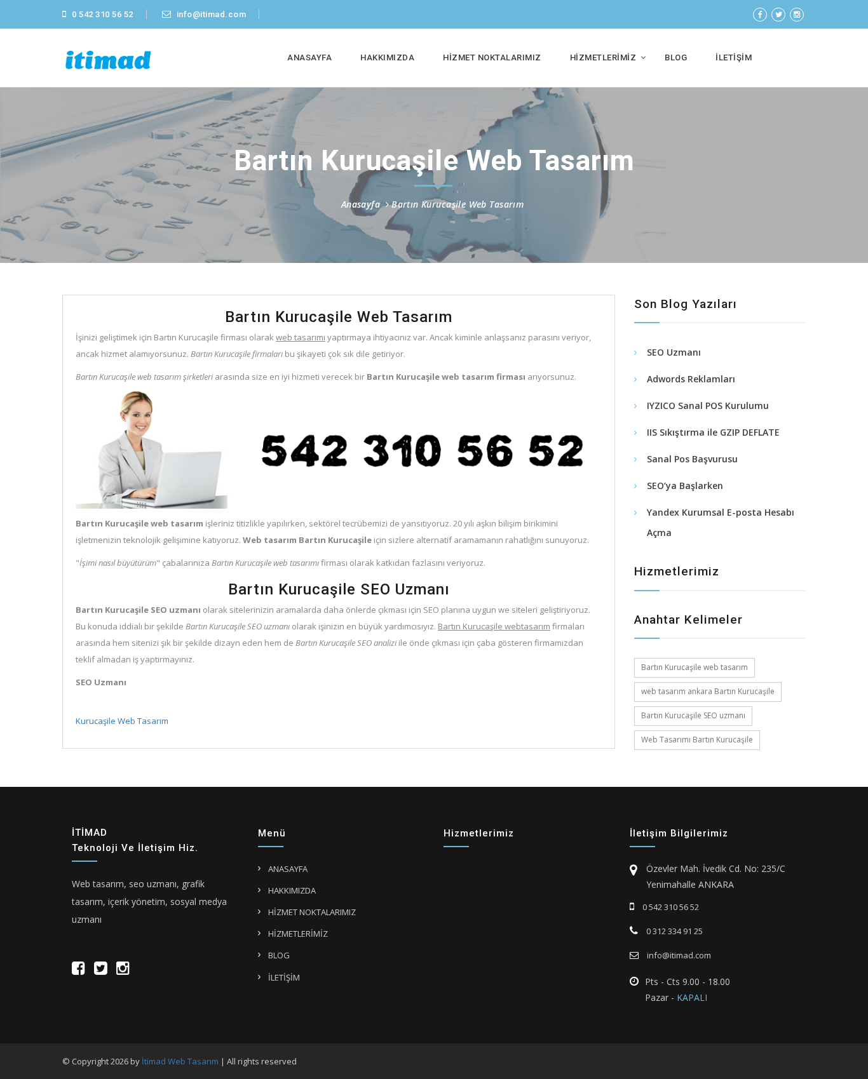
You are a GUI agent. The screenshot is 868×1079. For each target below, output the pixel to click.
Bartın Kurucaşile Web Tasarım (457, 204)
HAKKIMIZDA (387, 57)
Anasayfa (360, 204)
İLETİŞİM (733, 57)
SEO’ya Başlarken (685, 485)
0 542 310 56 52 (101, 14)
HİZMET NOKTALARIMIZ (492, 57)
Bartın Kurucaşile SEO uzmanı (693, 715)
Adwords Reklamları (691, 379)
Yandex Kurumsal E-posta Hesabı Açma (720, 522)
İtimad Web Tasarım (180, 1061)
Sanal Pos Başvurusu (692, 459)
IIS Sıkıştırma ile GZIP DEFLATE (713, 432)
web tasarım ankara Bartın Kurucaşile (708, 691)
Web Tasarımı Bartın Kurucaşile (697, 739)
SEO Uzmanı (674, 352)
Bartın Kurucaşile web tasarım (694, 667)
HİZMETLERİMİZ (603, 57)
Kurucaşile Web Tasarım (122, 721)
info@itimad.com (210, 14)
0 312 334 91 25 (673, 931)
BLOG (676, 57)
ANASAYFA (309, 57)
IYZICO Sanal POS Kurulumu (708, 405)
